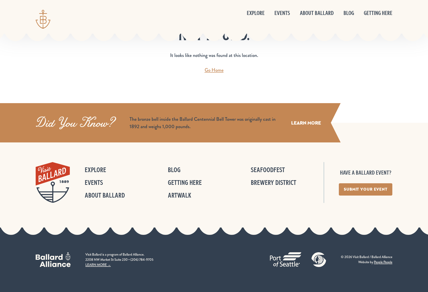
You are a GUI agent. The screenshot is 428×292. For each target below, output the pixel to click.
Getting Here (378, 13)
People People (383, 262)
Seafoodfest (268, 170)
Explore (256, 13)
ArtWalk (179, 195)
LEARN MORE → (98, 264)
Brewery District (273, 182)
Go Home (214, 70)
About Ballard (317, 13)
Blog (349, 13)
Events (282, 13)
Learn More (306, 123)
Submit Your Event (365, 189)
